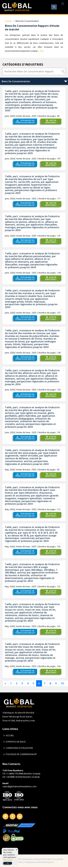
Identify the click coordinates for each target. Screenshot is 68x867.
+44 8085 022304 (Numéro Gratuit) (22, 776)
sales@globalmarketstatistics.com (19, 786)
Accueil (8, 21)
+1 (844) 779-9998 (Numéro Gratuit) (23, 773)
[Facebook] (13, 816)
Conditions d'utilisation (19, 748)
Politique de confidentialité (21, 754)
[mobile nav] (63, 4)
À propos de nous (16, 742)
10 (62, 683)
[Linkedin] (20, 816)
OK (8, 863)
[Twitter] (5, 816)
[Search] (54, 7)
